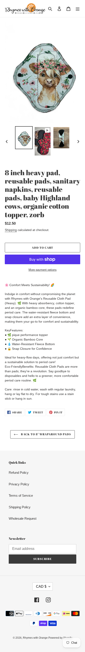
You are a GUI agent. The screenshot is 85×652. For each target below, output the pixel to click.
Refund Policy (19, 472)
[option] (24, 137)
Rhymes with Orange (35, 637)
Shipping (11, 230)
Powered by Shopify (60, 637)
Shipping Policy (20, 507)
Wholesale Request (22, 518)
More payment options (43, 269)
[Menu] (77, 8)
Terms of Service (21, 495)
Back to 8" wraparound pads (45, 434)
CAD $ (41, 586)
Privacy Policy (19, 484)
